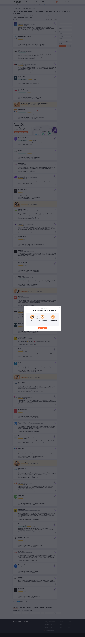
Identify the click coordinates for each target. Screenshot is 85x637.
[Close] (60, 307)
